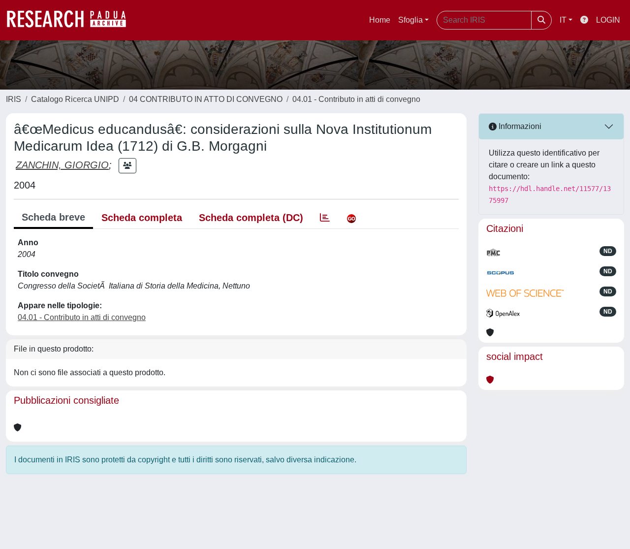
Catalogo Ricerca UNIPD (75, 99)
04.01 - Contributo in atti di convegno (356, 99)
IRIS (13, 99)
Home (379, 20)
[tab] (325, 217)
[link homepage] (71, 20)
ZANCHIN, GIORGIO (62, 165)
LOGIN (608, 20)
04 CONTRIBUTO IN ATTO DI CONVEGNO (206, 99)
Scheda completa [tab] (141, 217)
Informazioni (519, 126)
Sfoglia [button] (410, 20)
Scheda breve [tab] (53, 217)
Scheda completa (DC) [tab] (251, 217)
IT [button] (563, 20)
